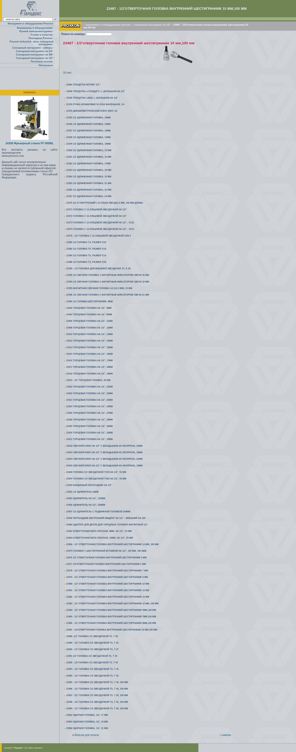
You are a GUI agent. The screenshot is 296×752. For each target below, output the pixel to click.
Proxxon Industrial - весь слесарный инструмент (31, 43)
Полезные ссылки (42, 61)
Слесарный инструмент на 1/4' (34, 51)
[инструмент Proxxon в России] (70, 29)
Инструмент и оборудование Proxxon (30, 23)
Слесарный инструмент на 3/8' (34, 54)
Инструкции (46, 65)
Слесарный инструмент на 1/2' (34, 58)
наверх (226, 734)
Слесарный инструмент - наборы (32, 47)
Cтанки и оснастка (41, 34)
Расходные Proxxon (41, 38)
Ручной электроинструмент (36, 31)
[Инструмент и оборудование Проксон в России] (30, 16)
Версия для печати (87, 734)
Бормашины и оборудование (35, 27)
